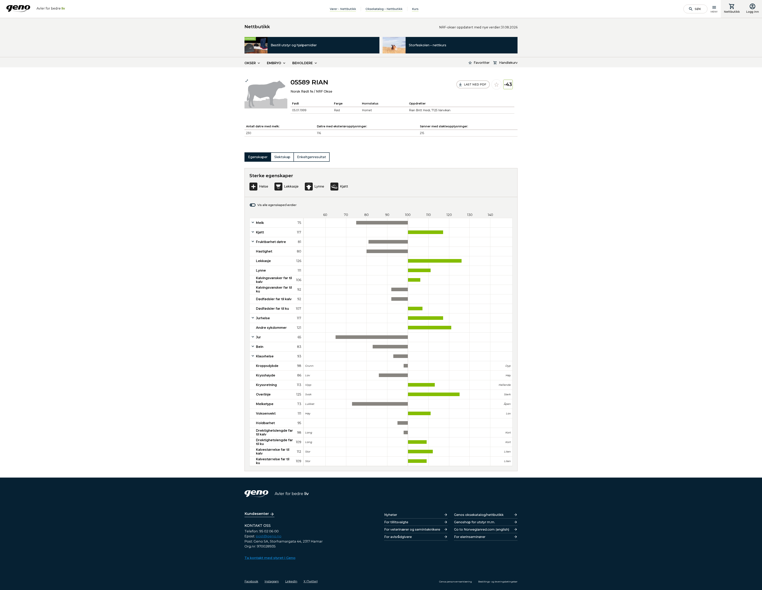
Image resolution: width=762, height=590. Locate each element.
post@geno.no (268, 536)
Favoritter (482, 63)
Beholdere (302, 63)
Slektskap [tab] (282, 157)
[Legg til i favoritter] (496, 84)
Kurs (415, 9)
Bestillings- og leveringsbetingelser (498, 581)
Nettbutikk (732, 12)
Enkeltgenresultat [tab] (311, 157)
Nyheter (390, 515)
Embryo (274, 63)
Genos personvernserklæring (455, 581)
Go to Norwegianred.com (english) (481, 529)
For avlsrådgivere (398, 537)
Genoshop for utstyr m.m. (474, 522)
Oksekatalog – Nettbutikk (384, 9)
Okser (250, 63)
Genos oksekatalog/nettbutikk (479, 515)
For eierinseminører (469, 537)
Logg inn (752, 12)
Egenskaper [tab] (257, 157)
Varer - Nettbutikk (343, 9)
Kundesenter (256, 514)
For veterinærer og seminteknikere (412, 529)
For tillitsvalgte (396, 522)
